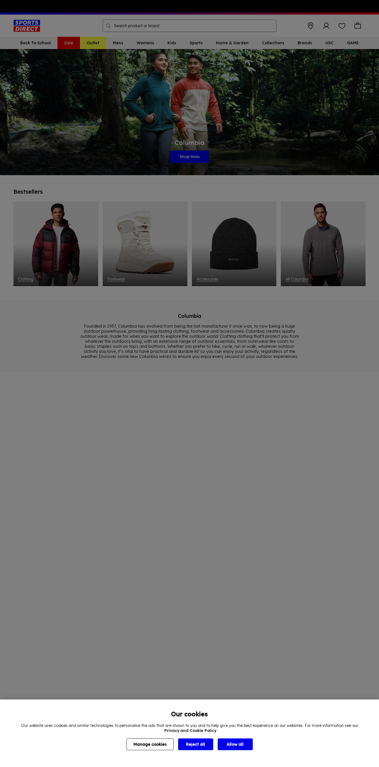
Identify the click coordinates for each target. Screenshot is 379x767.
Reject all (195, 744)
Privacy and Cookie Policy (190, 730)
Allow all (235, 744)
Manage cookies (150, 744)
